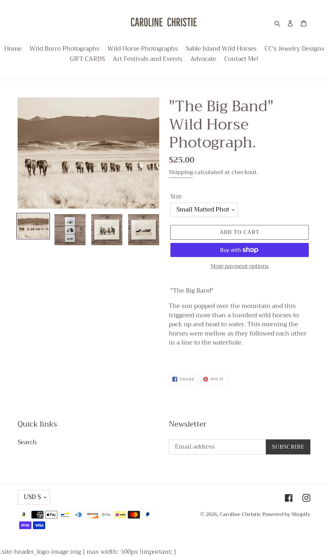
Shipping (181, 172)
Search (27, 442)
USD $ (32, 497)
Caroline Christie (241, 514)
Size (176, 196)
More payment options (239, 266)
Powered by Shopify (286, 514)
